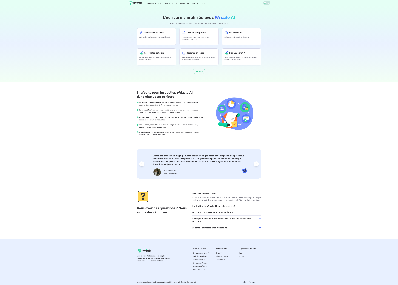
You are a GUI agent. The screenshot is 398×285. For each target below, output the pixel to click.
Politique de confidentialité (162, 282)
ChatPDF (195, 3)
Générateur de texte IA (201, 253)
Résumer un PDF (222, 256)
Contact (242, 256)
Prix (203, 3)
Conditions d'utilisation (144, 282)
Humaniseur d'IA (182, 3)
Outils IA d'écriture (154, 3)
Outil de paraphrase (200, 256)
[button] (254, 282)
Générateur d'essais (200, 263)
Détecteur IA (168, 3)
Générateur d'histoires (201, 266)
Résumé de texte (199, 260)
